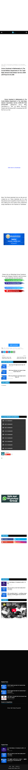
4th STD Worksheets (9, 431)
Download (15, 345)
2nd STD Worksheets (9, 424)
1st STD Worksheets (8, 420)
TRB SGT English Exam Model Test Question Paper (16, 685)
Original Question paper (5, 348)
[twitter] (20, 539)
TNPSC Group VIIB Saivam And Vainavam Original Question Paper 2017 (17, 371)
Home (2, 64)
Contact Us (17, 766)
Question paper (12, 348)
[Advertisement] (14, 15)
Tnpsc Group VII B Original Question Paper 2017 (17, 364)
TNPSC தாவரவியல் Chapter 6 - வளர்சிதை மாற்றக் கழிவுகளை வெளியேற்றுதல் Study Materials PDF (16, 594)
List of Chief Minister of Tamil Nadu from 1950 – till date (16, 583)
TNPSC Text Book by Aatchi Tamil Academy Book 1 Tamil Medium (16, 588)
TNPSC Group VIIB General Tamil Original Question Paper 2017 (17, 377)
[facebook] (7, 539)
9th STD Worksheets (9, 448)
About (13, 766)
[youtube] (7, 542)
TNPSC (5, 64)
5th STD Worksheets (9, 434)
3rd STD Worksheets (9, 427)
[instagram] (20, 542)
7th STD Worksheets (9, 441)
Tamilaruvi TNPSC (17, 768)
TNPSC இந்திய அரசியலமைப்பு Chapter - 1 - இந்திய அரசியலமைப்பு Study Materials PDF (17, 760)
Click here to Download (14, 167)
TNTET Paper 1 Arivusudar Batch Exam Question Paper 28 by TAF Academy (17, 697)
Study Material (17, 348)
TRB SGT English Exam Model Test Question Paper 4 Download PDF (16, 691)
